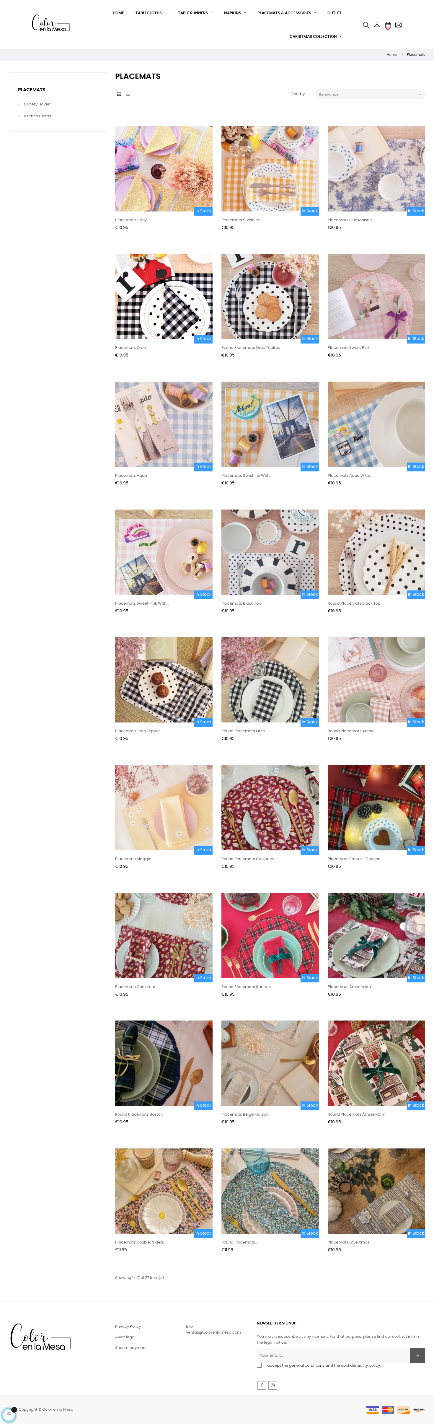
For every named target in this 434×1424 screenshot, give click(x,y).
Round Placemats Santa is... (247, 987)
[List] (127, 94)
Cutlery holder (37, 104)
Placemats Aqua (131, 476)
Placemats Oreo (130, 348)
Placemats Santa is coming (354, 859)
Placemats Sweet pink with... (142, 604)
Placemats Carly (131, 220)
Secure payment (131, 1348)
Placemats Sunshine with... (246, 476)
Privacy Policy (128, 1327)
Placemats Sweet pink (349, 348)
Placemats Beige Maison (244, 1115)
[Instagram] (273, 1385)
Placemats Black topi (241, 604)
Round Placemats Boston (139, 1115)
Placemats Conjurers (135, 987)
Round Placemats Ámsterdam (356, 1115)
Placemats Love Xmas (349, 1242)
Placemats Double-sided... (140, 1242)
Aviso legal (125, 1337)
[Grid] (119, 94)
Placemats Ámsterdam (350, 987)
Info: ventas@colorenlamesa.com (213, 1330)
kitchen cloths (37, 116)
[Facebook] (262, 1385)
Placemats (31, 89)
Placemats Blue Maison (350, 220)
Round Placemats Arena (351, 731)
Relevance (370, 94)
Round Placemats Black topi (354, 604)
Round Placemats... (239, 1242)
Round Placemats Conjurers (247, 859)
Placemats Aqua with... (350, 476)
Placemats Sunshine (240, 220)
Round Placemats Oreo (243, 731)
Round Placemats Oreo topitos (250, 348)
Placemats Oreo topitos (138, 731)
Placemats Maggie (133, 859)
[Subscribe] (417, 1355)
